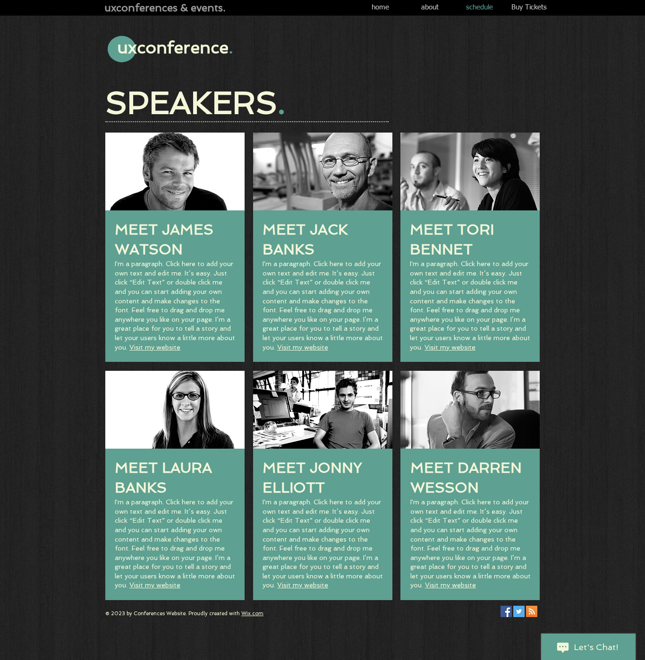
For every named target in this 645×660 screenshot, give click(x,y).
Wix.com (252, 613)
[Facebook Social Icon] (506, 611)
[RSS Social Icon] (531, 611)
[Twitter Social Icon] (519, 611)
